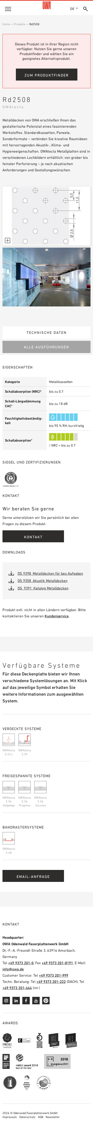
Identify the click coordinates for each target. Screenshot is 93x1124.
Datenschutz (27, 1117)
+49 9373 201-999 (53, 975)
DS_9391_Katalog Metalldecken (43, 588)
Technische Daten (47, 332)
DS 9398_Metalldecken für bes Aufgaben (50, 573)
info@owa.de (13, 969)
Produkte (19, 24)
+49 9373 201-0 (20, 963)
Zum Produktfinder (47, 75)
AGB (40, 1117)
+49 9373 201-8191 (57, 963)
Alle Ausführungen (46, 347)
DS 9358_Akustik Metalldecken (42, 580)
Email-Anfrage (33, 876)
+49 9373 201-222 (51, 981)
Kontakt (33, 537)
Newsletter (53, 1117)
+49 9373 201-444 (17, 988)
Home (6, 24)
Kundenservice (57, 616)
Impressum (9, 1117)
